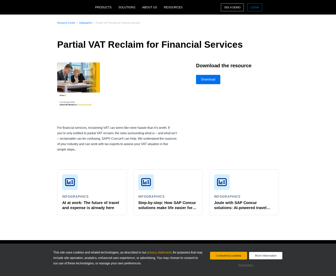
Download (208, 79)
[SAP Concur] (75, 7)
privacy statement (159, 252)
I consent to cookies (228, 255)
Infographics (85, 23)
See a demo (232, 7)
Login (254, 7)
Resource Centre (66, 23)
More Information (265, 255)
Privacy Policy (245, 265)
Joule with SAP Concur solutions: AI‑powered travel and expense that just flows (240, 208)
